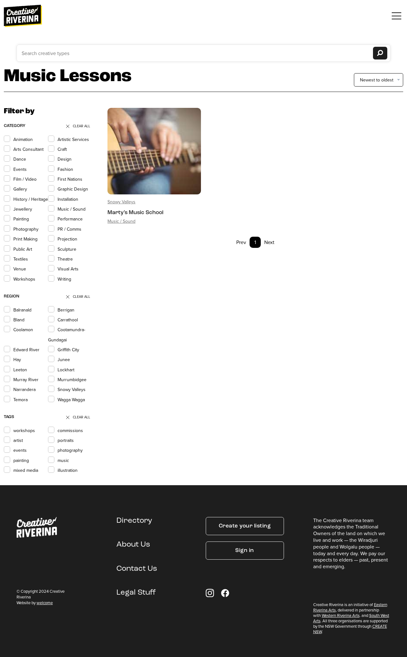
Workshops (24, 279)
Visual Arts (68, 269)
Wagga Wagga (71, 399)
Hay (17, 359)
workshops (24, 430)
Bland (18, 320)
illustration (68, 470)
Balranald (22, 310)
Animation (23, 139)
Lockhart (66, 370)
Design (65, 159)
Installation (68, 199)
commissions (70, 430)
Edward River (26, 349)
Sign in (244, 550)
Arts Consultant (28, 149)
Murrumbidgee (72, 379)
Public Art (22, 249)
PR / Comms (69, 229)
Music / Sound (72, 209)
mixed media (25, 470)
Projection (67, 239)
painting (21, 460)
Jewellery (22, 209)
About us (133, 545)
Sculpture (67, 249)
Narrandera (24, 389)
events (20, 450)
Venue (19, 269)
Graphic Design (73, 189)
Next (269, 242)
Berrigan (66, 310)
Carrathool (68, 320)
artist (18, 440)
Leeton (20, 370)
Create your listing (245, 526)
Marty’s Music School (135, 212)
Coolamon (23, 329)
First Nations (70, 179)
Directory (134, 521)
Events (20, 169)
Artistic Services (73, 139)
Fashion (65, 169)
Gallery (20, 189)
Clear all (81, 126)
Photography (25, 229)
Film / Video (25, 179)
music (63, 460)
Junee (64, 359)
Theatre (65, 259)
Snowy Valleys (72, 389)
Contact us (136, 569)
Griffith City (68, 349)
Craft (62, 149)
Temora (20, 399)
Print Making (25, 239)
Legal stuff (136, 593)
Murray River (25, 379)
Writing (64, 279)
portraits (66, 440)
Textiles (20, 259)
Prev (241, 242)
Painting (21, 219)
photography (70, 450)
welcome (45, 602)
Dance (19, 159)
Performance (70, 219)
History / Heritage (30, 199)
